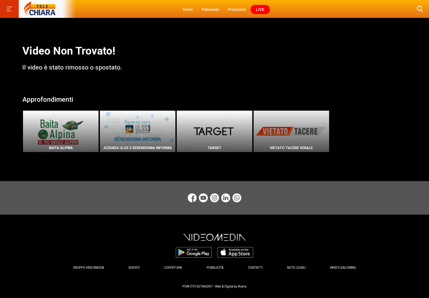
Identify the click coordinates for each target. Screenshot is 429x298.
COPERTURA (173, 267)
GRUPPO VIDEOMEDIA (88, 267)
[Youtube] (203, 197)
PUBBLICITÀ (215, 267)
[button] (419, 9)
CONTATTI (255, 267)
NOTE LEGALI (296, 267)
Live (260, 9)
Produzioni (237, 9)
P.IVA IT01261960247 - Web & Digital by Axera (214, 286)
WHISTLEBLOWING (343, 267)
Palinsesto (210, 9)
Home (188, 9)
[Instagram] (214, 197)
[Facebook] (192, 197)
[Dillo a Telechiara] (236, 197)
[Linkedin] (225, 197)
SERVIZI (134, 267)
